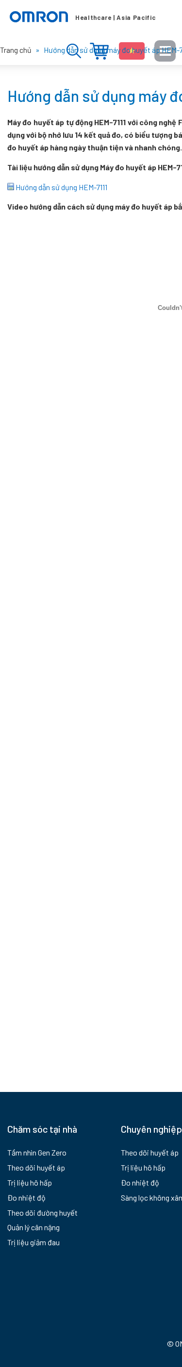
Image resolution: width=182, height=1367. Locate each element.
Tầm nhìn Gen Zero (36, 1152)
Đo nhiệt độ (26, 1197)
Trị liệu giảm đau (33, 1242)
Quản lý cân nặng (33, 1227)
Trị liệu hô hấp (29, 1182)
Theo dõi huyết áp (36, 1167)
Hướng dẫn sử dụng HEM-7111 (60, 187)
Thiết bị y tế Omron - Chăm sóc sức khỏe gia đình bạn (82, 17)
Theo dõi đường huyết (42, 1212)
